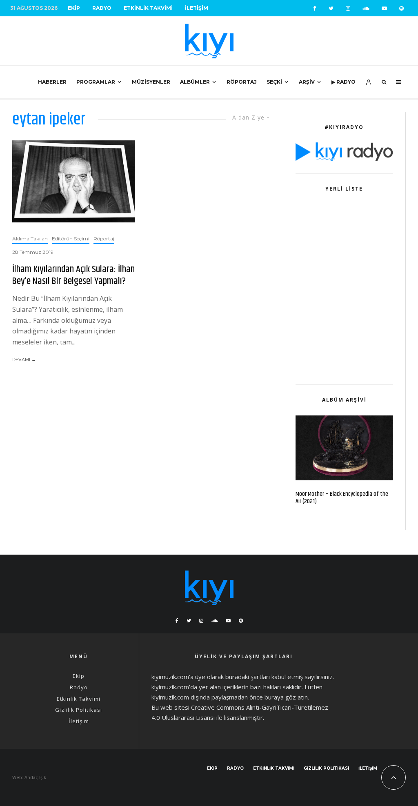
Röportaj (242, 82)
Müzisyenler (151, 82)
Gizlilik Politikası (78, 709)
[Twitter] (331, 8)
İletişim (196, 8)
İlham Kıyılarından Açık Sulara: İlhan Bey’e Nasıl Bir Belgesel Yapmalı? (73, 275)
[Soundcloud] (366, 8)
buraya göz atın (286, 697)
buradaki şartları (247, 677)
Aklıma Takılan (30, 238)
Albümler (195, 82)
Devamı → (24, 359)
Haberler (52, 82)
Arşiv (307, 82)
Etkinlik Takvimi (148, 8)
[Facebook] (314, 8)
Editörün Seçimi (70, 238)
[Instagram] (348, 8)
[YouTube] (384, 8)
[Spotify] (401, 8)
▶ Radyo (343, 82)
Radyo (101, 8)
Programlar (95, 82)
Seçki (274, 82)
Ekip (74, 8)
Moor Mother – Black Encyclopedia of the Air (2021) (342, 498)
